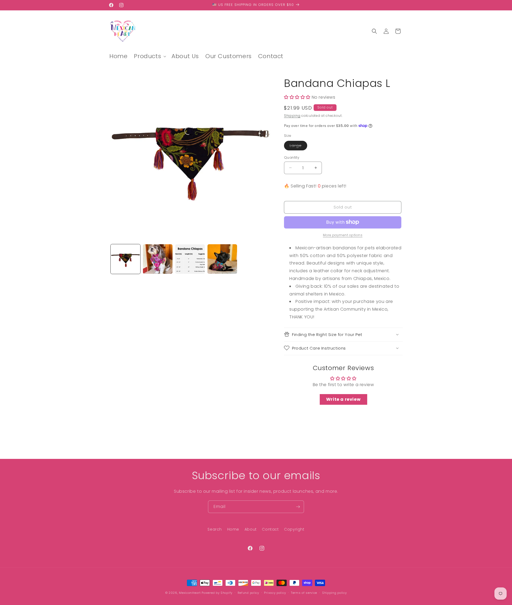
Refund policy (248, 592)
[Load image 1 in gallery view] (125, 259)
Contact (270, 529)
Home (233, 529)
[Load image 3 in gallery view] (190, 259)
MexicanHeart (190, 593)
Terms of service (304, 592)
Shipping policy (334, 592)
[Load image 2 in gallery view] (158, 259)
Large (298, 146)
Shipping (292, 115)
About (251, 529)
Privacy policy (275, 592)
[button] (149, 56)
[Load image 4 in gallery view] (222, 259)
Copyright (294, 529)
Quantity (291, 157)
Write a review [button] (343, 399)
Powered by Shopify (217, 593)
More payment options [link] (342, 235)
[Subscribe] (298, 506)
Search (214, 529)
